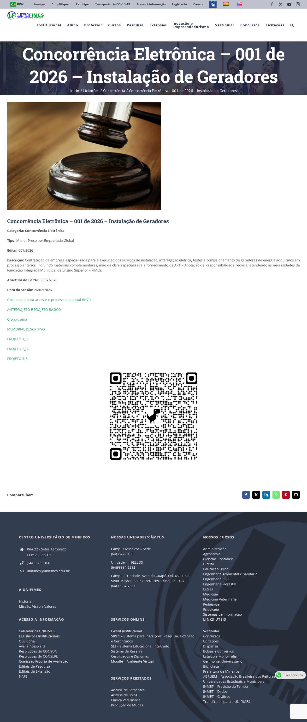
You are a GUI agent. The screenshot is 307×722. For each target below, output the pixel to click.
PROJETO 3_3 (17, 358)
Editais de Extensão (34, 671)
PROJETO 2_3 (17, 349)
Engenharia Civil (216, 579)
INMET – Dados (215, 691)
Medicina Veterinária (220, 599)
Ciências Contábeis (218, 559)
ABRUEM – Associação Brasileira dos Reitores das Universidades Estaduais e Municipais (242, 679)
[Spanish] (226, 4)
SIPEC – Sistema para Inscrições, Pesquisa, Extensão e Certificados (152, 638)
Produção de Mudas (127, 705)
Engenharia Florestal (219, 584)
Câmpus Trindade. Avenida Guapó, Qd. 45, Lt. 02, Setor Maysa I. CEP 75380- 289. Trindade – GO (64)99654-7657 (150, 580)
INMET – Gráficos (216, 696)
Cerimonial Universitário (222, 661)
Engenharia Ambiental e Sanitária (230, 574)
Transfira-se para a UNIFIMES (226, 701)
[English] (240, 4)
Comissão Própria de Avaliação (43, 661)
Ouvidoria (27, 641)
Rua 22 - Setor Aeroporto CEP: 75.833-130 (46, 552)
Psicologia (211, 609)
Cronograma (17, 319)
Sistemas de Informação (222, 614)
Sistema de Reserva (126, 651)
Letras (208, 589)
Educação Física (215, 569)
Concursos (211, 636)
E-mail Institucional (126, 631)
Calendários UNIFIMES (37, 631)
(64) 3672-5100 (38, 562)
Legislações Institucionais (39, 636)
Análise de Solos (124, 695)
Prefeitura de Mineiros (221, 671)
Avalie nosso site (32, 646)
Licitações (211, 641)
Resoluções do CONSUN (38, 651)
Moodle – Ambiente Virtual (132, 661)
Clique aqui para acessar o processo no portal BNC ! (49, 299)
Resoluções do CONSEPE (38, 656)
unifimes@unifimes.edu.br (48, 571)
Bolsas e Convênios (218, 651)
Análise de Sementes (128, 690)
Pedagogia (211, 604)
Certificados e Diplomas (130, 656)
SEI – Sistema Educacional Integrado (140, 646)
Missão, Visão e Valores (37, 606)
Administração (214, 549)
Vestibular (211, 631)
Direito (208, 564)
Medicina (210, 594)
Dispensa (210, 646)
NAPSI (24, 676)
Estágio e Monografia (220, 656)
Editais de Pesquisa (34, 666)
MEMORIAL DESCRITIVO (26, 329)
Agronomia (212, 554)
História (25, 601)
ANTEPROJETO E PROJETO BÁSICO (34, 309)
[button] (292, 25)
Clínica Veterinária (126, 700)
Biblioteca (211, 666)
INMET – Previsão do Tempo (225, 686)
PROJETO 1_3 (17, 339)
